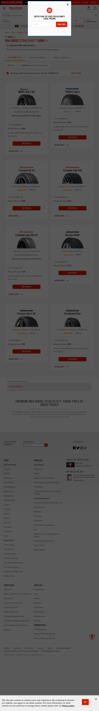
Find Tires (62, 24)
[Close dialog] (67, 4)
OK (85, 702)
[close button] (96, 699)
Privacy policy (68, 706)
